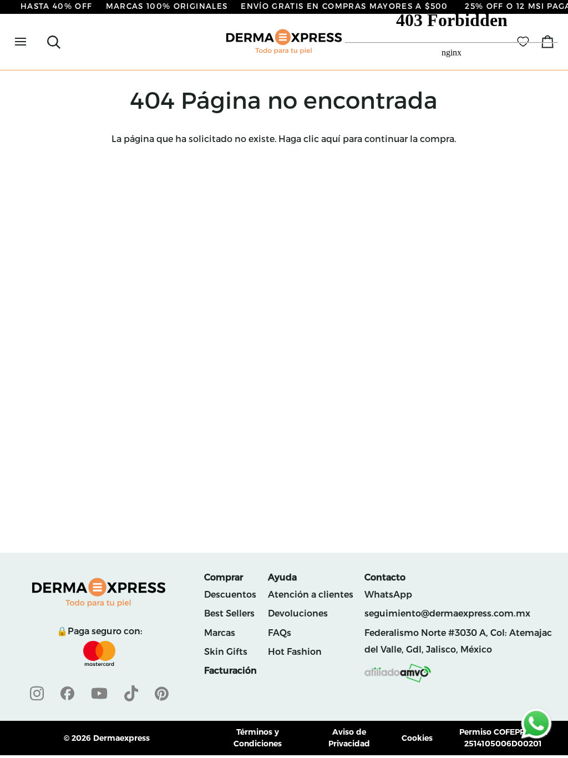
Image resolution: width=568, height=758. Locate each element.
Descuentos (230, 594)
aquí (331, 139)
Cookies (417, 738)
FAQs (279, 633)
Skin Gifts (225, 651)
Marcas (219, 633)
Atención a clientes (310, 594)
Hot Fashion (295, 651)
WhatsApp (388, 594)
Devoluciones (298, 613)
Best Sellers (229, 613)
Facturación (230, 670)
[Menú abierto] (30, 42)
